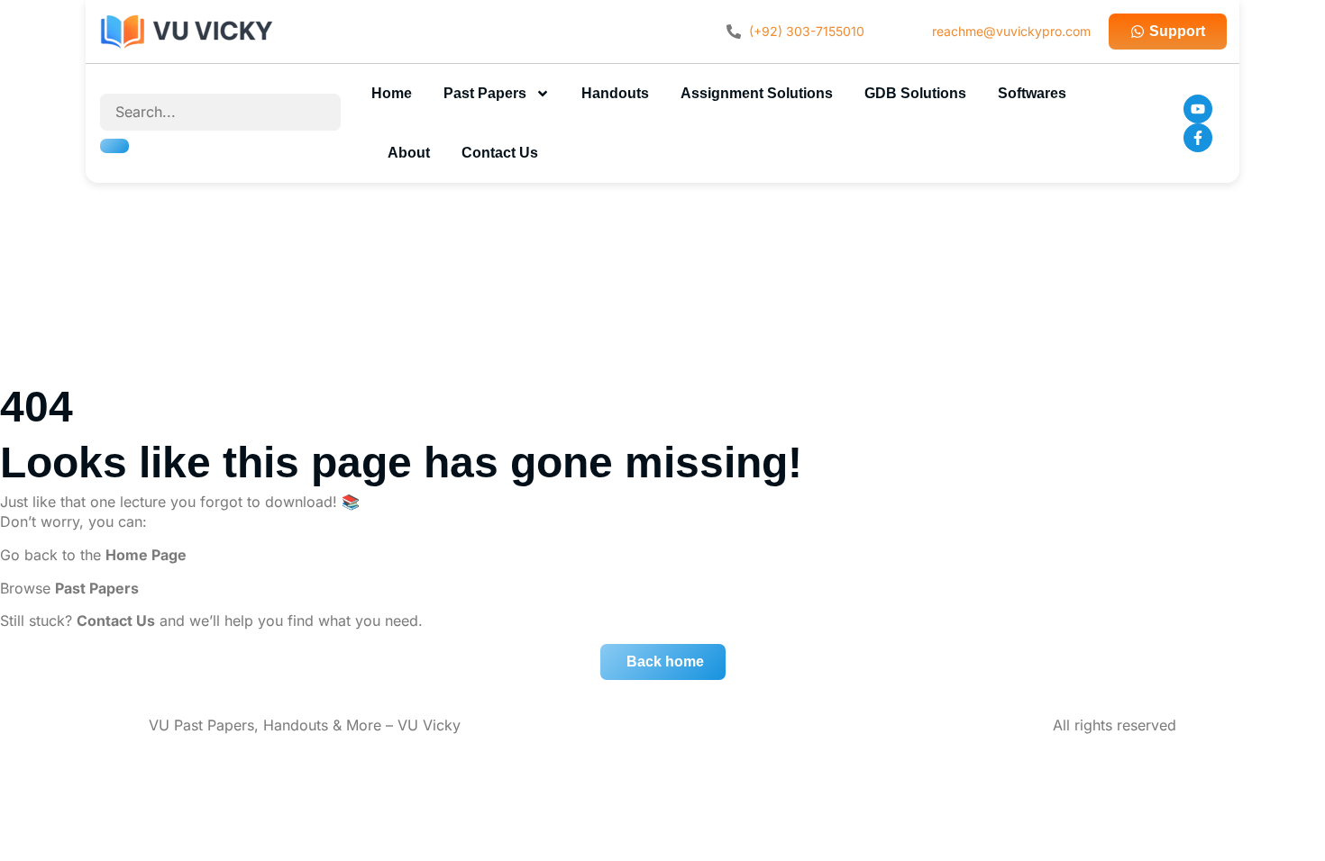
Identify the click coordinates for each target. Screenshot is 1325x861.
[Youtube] (1197, 109)
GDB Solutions (915, 93)
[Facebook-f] (1197, 137)
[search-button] (114, 146)
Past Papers (484, 93)
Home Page (146, 555)
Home (391, 93)
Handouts (615, 93)
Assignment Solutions (757, 93)
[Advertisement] (662, 259)
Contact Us (499, 152)
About (409, 152)
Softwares (1032, 93)
